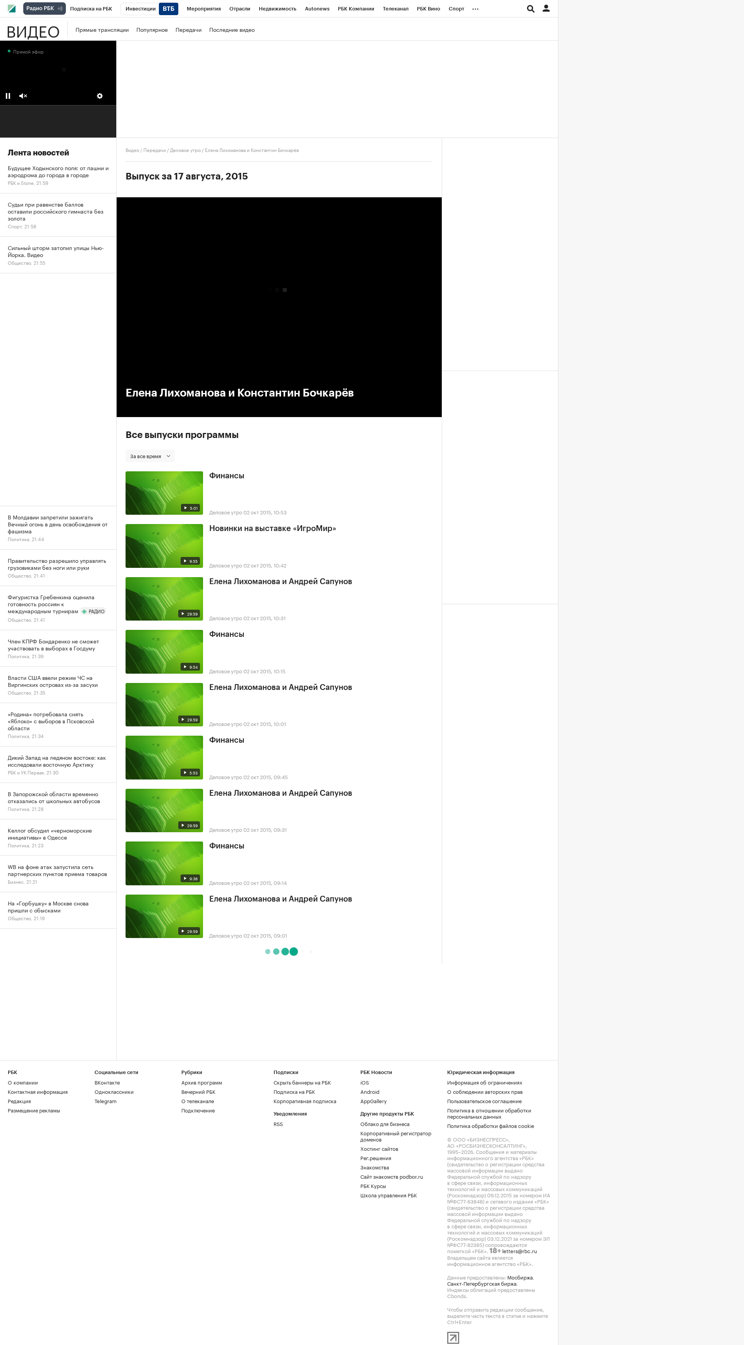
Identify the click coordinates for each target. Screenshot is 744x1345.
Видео (33, 29)
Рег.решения (375, 1157)
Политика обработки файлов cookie (490, 1125)
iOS (364, 1082)
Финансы (227, 476)
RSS (278, 1123)
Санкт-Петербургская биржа (482, 1283)
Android (369, 1091)
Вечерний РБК (198, 1091)
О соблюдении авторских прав (485, 1091)
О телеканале (197, 1100)
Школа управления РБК (388, 1194)
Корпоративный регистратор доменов (395, 1136)
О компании (23, 1082)
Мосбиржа (520, 1277)
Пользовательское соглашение (484, 1100)
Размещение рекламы (34, 1110)
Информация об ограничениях (484, 1082)
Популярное (152, 29)
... (475, 7)
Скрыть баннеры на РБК (302, 1082)
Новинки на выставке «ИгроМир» (272, 529)
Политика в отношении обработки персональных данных (489, 1113)
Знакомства (374, 1167)
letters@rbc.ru (519, 1250)
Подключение (198, 1110)
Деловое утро (185, 149)
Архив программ (201, 1082)
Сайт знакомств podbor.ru (391, 1176)
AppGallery (373, 1100)
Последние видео (232, 29)
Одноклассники (114, 1091)
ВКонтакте (107, 1082)
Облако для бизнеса (385, 1123)
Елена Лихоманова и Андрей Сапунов (280, 582)
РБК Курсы (373, 1185)
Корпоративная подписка (305, 1100)
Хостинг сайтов (379, 1148)
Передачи (189, 29)
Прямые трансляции (102, 29)
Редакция (19, 1100)
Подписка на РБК (294, 1091)
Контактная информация (38, 1091)
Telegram (106, 1100)
